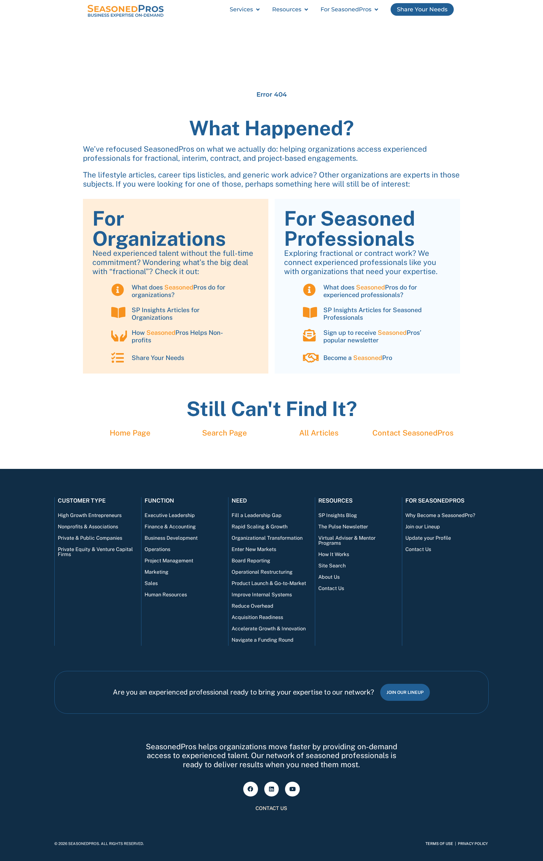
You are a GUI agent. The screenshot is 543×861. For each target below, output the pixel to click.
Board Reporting (251, 561)
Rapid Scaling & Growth (260, 527)
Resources (286, 9)
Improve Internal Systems (262, 595)
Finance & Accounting (170, 527)
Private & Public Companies (90, 538)
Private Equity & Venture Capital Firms (95, 551)
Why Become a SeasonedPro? (440, 515)
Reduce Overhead (252, 606)
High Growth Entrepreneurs (90, 515)
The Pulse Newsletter (343, 527)
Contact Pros (412, 432)
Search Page (224, 432)
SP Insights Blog (337, 515)
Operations (157, 549)
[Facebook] (250, 789)
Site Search (332, 566)
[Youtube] (292, 789)
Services (241, 9)
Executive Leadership (170, 515)
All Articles (318, 432)
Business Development (171, 538)
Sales (151, 583)
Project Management (169, 561)
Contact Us (331, 588)
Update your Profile (428, 538)
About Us (329, 577)
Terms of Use (439, 843)
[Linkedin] (271, 789)
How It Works (333, 554)
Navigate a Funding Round (262, 640)
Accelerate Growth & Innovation (269, 629)
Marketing (156, 572)
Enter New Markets (254, 549)
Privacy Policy (473, 843)
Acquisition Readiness (257, 617)
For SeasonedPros (346, 9)
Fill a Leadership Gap (257, 515)
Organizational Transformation (267, 538)
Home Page (130, 432)
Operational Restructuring (262, 572)
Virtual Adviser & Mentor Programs (347, 540)
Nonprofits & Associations (88, 527)
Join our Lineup (422, 527)
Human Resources (166, 595)
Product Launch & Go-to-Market (269, 583)
